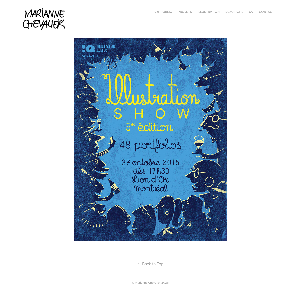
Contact (266, 11)
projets (185, 11)
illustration (209, 11)
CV (251, 11)
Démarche (234, 11)
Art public (163, 11)
